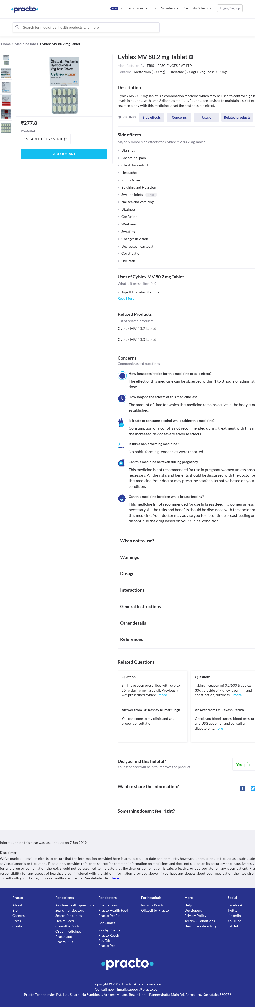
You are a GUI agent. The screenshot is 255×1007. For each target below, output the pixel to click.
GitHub (233, 926)
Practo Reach (108, 935)
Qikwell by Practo (155, 910)
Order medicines (68, 931)
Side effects (152, 117)
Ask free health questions (74, 905)
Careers (18, 915)
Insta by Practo (152, 905)
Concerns (179, 117)
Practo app (63, 936)
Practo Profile (109, 915)
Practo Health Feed (113, 910)
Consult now (105, 989)
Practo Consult (110, 905)
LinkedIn (234, 915)
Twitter (233, 910)
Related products (237, 117)
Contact (18, 926)
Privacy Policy (195, 915)
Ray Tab (104, 940)
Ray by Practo (109, 930)
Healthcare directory (200, 926)
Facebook (235, 905)
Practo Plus (64, 942)
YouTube (234, 921)
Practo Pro (106, 946)
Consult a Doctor (68, 926)
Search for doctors (69, 910)
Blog (15, 910)
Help (188, 905)
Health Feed (64, 921)
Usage (206, 117)
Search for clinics (68, 915)
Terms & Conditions (199, 921)
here (115, 878)
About (17, 905)
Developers (193, 910)
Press (16, 921)
